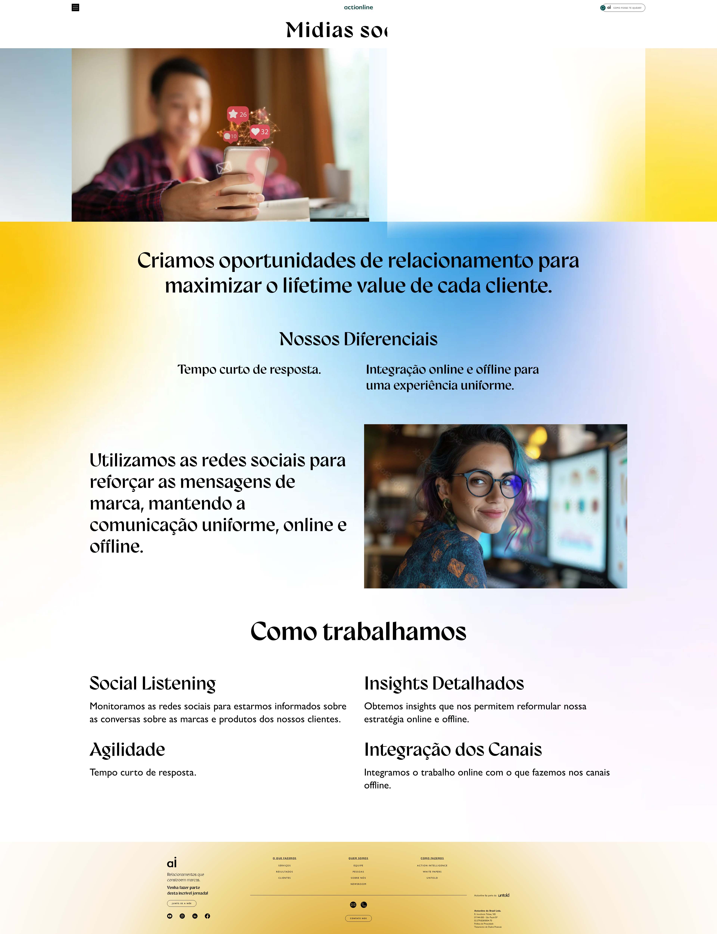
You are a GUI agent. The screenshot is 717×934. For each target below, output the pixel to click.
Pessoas (358, 871)
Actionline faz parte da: (485, 894)
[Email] (353, 904)
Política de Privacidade (483, 923)
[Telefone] (364, 904)
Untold (432, 878)
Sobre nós (358, 878)
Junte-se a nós (182, 903)
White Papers (432, 871)
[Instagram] (182, 916)
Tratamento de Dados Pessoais (488, 927)
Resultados (284, 871)
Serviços (284, 865)
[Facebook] (207, 916)
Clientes (284, 878)
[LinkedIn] (195, 916)
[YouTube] (169, 916)
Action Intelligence (432, 865)
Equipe (358, 865)
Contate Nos (358, 918)
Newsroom (358, 884)
